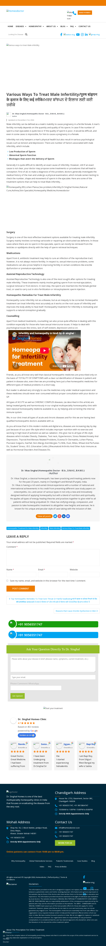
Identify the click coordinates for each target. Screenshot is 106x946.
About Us (51, 26)
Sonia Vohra (45, 744)
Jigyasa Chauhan (68, 744)
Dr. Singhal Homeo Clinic (32, 719)
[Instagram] (59, 516)
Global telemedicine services (40, 861)
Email (41, 569)
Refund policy (53, 877)
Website (74, 569)
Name (10, 569)
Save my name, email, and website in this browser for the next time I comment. (48, 580)
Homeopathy (35, 26)
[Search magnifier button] (26, 34)
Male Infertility (55, 528)
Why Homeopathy (18, 861)
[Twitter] (55, 516)
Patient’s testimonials (64, 861)
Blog (62, 26)
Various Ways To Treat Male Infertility (75, 528)
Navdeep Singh (22, 744)
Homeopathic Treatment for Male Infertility (23, 528)
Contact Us (84, 26)
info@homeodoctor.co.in (69, 828)
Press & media (60, 866)
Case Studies (82, 861)
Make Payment (85, 13)
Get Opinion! (17, 696)
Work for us (65, 843)
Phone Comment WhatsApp (24, 683)
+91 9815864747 (81, 805)
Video (42, 866)
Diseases (20, 26)
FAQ (72, 26)
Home (10, 26)
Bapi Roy (90, 744)
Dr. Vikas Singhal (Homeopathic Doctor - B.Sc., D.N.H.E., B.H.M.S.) (38, 113)
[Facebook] (68, 516)
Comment (12, 546)
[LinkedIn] (64, 516)
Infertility (44, 528)
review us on (25, 735)
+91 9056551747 (66, 805)
